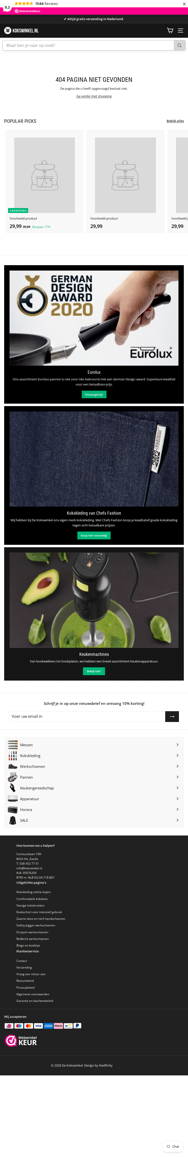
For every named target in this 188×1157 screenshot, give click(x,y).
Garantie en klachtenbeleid (34, 1001)
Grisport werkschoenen (32, 932)
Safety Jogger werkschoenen (35, 925)
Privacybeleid (25, 987)
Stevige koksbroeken (30, 905)
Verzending (24, 967)
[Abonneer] (172, 716)
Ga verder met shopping (94, 96)
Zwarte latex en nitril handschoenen (40, 919)
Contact (21, 961)
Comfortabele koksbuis (32, 899)
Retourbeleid (25, 981)
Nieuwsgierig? (94, 394)
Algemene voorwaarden (32, 994)
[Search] (179, 45)
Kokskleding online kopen (33, 892)
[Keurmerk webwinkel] (21, 1041)
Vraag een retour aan (31, 974)
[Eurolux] (94, 318)
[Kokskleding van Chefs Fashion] (94, 459)
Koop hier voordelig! (94, 535)
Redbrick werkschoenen (32, 939)
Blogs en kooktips (28, 945)
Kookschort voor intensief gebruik (39, 912)
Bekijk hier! (94, 671)
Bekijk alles (175, 121)
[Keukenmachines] (94, 600)
